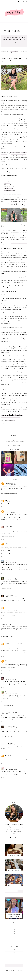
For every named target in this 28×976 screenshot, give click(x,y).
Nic (6, 607)
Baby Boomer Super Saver (13, 643)
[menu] (2, 2)
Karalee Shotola (11, 678)
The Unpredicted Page (9, 190)
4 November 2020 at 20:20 (11, 662)
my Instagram (14, 51)
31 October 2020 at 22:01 (11, 512)
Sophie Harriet (10, 511)
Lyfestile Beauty (10, 743)
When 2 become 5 (10, 578)
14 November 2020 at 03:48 (11, 744)
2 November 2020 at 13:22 (11, 579)
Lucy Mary (8, 526)
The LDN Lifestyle (8, 188)
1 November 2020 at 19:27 (11, 545)
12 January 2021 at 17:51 (10, 757)
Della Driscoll (10, 483)
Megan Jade (9, 755)
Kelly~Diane (9, 595)
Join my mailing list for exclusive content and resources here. (12, 416)
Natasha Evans (10, 726)
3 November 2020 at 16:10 (7, 624)
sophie (7, 500)
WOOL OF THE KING (11, 974)
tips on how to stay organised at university (16, 141)
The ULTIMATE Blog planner (13, 348)
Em (5, 691)
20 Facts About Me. (11, 420)
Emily (6, 660)
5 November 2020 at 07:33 (11, 679)
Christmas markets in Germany (18, 154)
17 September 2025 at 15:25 (11, 769)
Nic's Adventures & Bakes (10, 616)
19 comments (14, 435)
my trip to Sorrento (15, 152)
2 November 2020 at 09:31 (11, 562)
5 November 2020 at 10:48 (11, 693)
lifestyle (14, 428)
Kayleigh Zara (7, 183)
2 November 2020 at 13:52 (11, 596)
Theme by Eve (20, 974)
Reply (2, 506)
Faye (6, 543)
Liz (6, 561)
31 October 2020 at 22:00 (11, 501)
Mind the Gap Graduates (9, 186)
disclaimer (5, 44)
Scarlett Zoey (10, 768)
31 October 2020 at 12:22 (11, 484)
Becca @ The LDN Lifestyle (14, 712)
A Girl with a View (8, 184)
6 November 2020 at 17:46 (11, 727)
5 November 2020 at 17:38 (11, 713)
